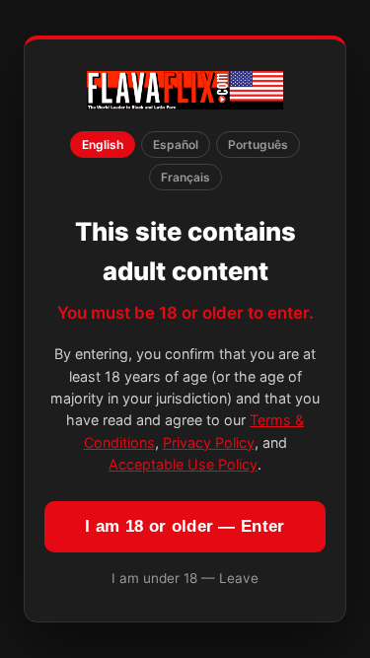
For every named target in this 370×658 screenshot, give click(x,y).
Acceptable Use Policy (183, 464)
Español (175, 144)
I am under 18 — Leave (185, 578)
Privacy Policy (209, 442)
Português (258, 144)
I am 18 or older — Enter (184, 526)
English (102, 144)
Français (185, 177)
